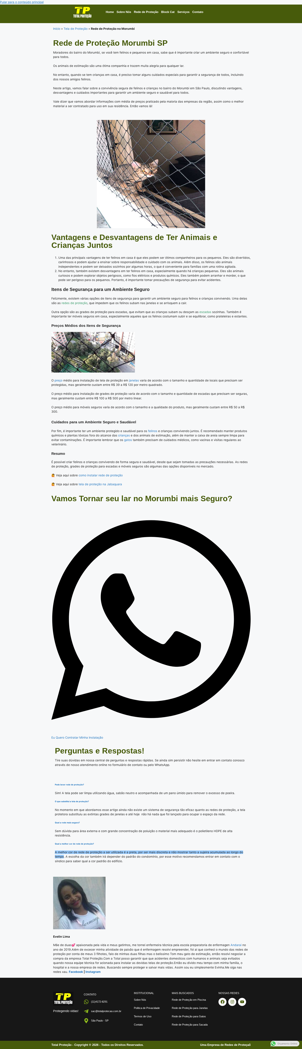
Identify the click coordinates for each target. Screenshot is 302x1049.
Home (110, 12)
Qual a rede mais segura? (67, 822)
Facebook (76, 972)
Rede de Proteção (146, 12)
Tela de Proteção (76, 28)
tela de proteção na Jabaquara (100, 484)
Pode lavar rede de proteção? (69, 784)
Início (56, 28)
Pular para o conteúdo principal (22, 2)
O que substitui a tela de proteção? (72, 801)
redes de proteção (74, 303)
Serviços (183, 12)
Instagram (93, 972)
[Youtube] (242, 1002)
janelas (134, 380)
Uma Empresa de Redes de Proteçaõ (225, 1045)
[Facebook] (222, 1002)
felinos (152, 431)
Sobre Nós (124, 12)
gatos (128, 440)
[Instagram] (232, 1002)
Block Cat (168, 12)
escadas (205, 312)
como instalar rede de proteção (101, 475)
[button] (151, 784)
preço (58, 380)
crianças (124, 435)
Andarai (236, 945)
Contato (197, 12)
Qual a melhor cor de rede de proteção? (74, 844)
